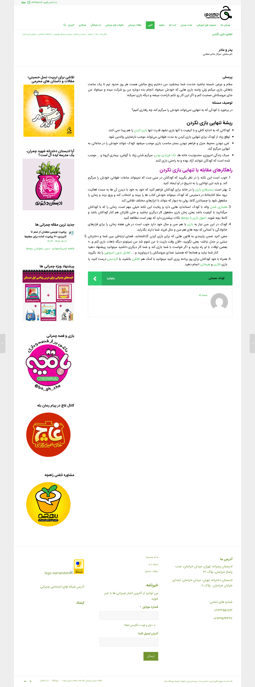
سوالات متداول (151, 571)
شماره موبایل (149, 607)
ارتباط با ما (153, 564)
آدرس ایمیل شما (148, 634)
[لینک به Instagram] (28, 2)
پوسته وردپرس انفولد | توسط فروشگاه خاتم (180, 681)
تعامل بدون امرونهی (117, 253)
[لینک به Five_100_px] (23, 2)
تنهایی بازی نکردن (222, 34)
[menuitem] (225, 25)
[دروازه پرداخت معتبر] (79, 573)
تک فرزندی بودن (165, 155)
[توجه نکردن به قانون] (252, 343)
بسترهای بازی (204, 190)
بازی (190, 224)
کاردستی (112, 259)
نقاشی (136, 259)
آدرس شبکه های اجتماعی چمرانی (62, 587)
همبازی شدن (218, 207)
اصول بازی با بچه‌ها (193, 218)
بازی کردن (140, 130)
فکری (217, 264)
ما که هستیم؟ (152, 557)
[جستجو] (63, 25)
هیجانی (205, 264)
